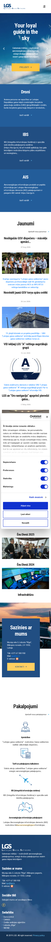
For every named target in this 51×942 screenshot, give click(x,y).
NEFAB (6, 928)
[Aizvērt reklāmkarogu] (47, 417)
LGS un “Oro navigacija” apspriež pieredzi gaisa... (25, 397)
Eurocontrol (9, 917)
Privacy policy (39, 935)
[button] (4, 48)
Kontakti (19, 667)
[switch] (44, 470)
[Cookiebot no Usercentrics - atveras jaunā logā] (31, 417)
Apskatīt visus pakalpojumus (36, 714)
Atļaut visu (25, 506)
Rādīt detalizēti (36, 497)
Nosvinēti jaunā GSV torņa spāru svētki (25, 292)
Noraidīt (25, 523)
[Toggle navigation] (44, 7)
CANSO (7, 919)
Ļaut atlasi (25, 514)
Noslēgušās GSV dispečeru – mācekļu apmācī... (25, 240)
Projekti (24, 67)
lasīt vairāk (24, 115)
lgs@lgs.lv (16, 656)
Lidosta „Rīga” (10, 925)
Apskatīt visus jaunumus (37, 232)
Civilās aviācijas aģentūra (14, 922)
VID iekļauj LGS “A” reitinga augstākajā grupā (25, 346)
